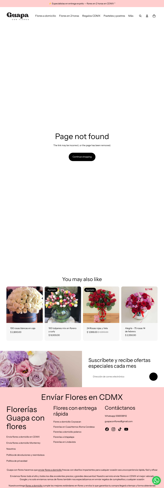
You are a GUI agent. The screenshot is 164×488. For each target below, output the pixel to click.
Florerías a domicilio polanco (67, 431)
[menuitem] (45, 15)
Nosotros (11, 448)
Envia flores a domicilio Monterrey (23, 442)
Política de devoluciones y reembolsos (25, 454)
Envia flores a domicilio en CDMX (23, 436)
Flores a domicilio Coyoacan (67, 421)
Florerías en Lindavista (64, 441)
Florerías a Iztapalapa (63, 436)
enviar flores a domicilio (50, 469)
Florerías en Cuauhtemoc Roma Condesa (73, 426)
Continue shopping (82, 156)
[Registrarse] (153, 377)
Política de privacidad (16, 460)
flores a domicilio (34, 485)
